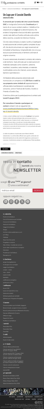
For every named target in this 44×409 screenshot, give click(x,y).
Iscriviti (38, 190)
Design (5, 229)
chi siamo (12, 397)
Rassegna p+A (7, 255)
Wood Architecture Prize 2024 (11, 383)
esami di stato (7, 275)
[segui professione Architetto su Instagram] (11, 201)
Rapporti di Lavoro (8, 318)
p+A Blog (5, 235)
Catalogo (5, 237)
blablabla (5, 277)
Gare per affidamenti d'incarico (11, 313)
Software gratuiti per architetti (11, 296)
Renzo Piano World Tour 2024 (11, 378)
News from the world (9, 240)
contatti (40, 399)
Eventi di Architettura (9, 217)
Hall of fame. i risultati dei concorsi (12, 245)
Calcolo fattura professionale (11, 347)
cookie (34, 399)
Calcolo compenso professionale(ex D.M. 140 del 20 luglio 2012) (12, 357)
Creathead (18, 153)
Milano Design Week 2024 (10, 381)
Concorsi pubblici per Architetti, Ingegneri (14, 305)
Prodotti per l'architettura (10, 252)
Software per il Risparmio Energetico (13, 298)
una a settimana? (19, 185)
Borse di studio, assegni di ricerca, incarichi (15, 308)
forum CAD (6, 288)
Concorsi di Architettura (9, 222)
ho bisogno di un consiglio (10, 264)
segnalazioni (29, 397)
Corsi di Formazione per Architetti (12, 219)
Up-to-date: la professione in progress (13, 247)
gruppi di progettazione (9, 262)
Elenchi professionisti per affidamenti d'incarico (16, 310)
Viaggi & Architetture (9, 227)
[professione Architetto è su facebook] (16, 201)
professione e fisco (8, 282)
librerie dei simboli (8, 293)
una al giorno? (21, 181)
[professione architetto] (15, 3)
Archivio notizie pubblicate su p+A (12, 232)
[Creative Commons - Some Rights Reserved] (22, 402)
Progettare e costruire (9, 242)
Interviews (6, 250)
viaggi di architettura (8, 267)
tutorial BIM (6, 370)
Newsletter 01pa (7, 329)
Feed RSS (5, 331)
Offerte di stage (7, 315)
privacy (28, 399)
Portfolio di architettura (9, 321)
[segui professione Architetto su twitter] (22, 201)
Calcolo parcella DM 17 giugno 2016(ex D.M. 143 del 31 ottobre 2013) (13, 353)
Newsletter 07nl (7, 326)
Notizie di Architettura (9, 224)
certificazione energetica (9, 280)
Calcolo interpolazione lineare (11, 367)
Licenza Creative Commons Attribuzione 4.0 (31, 405)
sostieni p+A (38, 397)
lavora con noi (19, 399)
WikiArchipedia (7, 337)
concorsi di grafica (7, 153)
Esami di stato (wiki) (8, 340)
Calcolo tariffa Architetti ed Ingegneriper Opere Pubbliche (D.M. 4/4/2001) (13, 361)
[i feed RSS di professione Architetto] (5, 201)
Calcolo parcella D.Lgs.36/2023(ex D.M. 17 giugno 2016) (12, 350)
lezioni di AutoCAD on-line (10, 291)
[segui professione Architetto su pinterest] (27, 201)
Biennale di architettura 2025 (11, 376)
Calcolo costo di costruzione (11, 365)
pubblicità (20, 397)
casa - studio (6, 272)
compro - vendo (7, 270)
